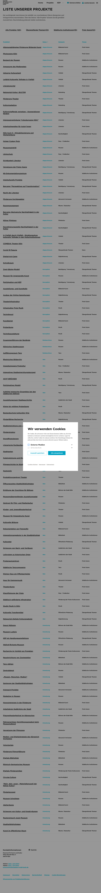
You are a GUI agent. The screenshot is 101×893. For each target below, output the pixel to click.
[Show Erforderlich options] (71, 447)
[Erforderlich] (29, 448)
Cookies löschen (33, 464)
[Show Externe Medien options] (71, 444)
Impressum (42, 464)
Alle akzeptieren (57, 453)
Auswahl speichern (37, 453)
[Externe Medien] (29, 445)
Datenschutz (50, 464)
